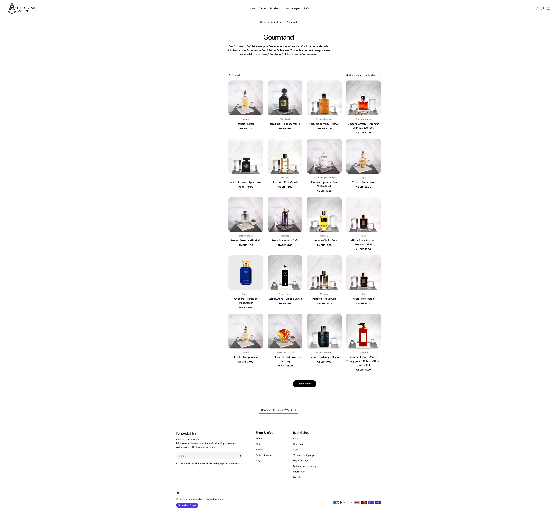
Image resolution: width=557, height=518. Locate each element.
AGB (295, 449)
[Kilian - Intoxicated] (363, 272)
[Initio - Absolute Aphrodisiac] (245, 156)
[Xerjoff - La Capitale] (363, 156)
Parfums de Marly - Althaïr (324, 124)
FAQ (258, 460)
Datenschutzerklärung (305, 466)
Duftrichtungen (264, 455)
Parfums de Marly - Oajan (324, 357)
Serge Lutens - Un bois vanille (285, 298)
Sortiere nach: (353, 75)
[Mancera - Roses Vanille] (285, 156)
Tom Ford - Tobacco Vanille (285, 124)
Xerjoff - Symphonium (245, 357)
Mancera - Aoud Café (324, 298)
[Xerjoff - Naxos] (245, 97)
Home (263, 22)
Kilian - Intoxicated (363, 298)
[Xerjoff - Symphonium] (245, 331)
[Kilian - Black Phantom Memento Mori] (363, 214)
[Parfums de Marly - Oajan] (324, 331)
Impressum (299, 471)
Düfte (258, 444)
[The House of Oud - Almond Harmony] (285, 331)
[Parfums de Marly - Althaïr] (324, 97)
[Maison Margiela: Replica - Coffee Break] (324, 156)
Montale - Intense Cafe (285, 240)
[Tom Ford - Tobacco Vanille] (285, 97)
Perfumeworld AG (194, 498)
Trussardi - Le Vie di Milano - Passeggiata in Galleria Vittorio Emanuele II (363, 361)
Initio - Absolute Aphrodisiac (246, 182)
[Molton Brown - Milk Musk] (245, 214)
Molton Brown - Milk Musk (246, 240)
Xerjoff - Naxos (245, 124)
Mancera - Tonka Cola (324, 240)
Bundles (260, 449)
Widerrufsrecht (301, 460)
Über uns (298, 444)
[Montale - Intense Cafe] (285, 214)
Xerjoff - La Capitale (363, 182)
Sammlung (276, 22)
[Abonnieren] (240, 456)
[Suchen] (537, 8)
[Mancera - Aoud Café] (324, 272)
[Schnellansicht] (259, 86)
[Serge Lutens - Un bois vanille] (285, 272)
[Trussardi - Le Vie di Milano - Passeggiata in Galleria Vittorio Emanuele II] (363, 331)
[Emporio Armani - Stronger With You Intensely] (363, 97)
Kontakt (297, 477)
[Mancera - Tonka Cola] (324, 214)
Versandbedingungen (304, 455)
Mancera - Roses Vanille (285, 182)
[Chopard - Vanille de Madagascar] (245, 272)
